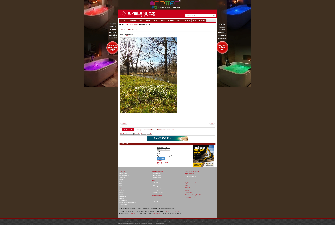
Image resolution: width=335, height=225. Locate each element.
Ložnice (121, 194)
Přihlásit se (161, 158)
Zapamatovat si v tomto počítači (165, 156)
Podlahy (121, 179)
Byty (154, 185)
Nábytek (121, 198)
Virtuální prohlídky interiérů (193, 195)
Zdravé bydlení (123, 204)
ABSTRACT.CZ (190, 197)
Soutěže (126, 24)
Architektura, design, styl (192, 171)
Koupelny (121, 192)
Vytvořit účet (160, 160)
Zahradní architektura (158, 200)
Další (212, 123)
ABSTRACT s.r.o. (135, 213)
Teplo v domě (189, 180)
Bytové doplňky (123, 200)
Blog (186, 185)
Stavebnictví (122, 171)
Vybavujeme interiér (191, 176)
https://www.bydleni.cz (177, 212)
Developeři (155, 191)
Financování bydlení (157, 171)
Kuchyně (121, 191)
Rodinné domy (123, 173)
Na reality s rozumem (158, 192)
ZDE (172, 130)
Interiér (121, 188)
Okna (120, 183)
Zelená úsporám (157, 177)
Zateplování (122, 177)
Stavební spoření (157, 175)
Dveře (120, 181)
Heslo (158, 151)
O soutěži (137, 134)
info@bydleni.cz (168, 212)
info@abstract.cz (157, 213)
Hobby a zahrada (157, 195)
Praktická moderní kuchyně (193, 178)
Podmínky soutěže (146, 134)
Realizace (121, 185)
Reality (154, 180)
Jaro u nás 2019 (133, 24)
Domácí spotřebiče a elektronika (127, 202)
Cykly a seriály (189, 174)
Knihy (187, 190)
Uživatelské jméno (162, 147)
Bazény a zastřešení (158, 198)
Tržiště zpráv (188, 192)
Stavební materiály (124, 175)
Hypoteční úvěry (157, 173)
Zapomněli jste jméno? (162, 162)
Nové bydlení (156, 187)
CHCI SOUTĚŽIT (127, 129)
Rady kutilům (156, 202)
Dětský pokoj (122, 196)
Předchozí (124, 123)
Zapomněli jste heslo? (162, 164)
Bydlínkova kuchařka (191, 183)
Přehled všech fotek (126, 134)
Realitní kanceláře (157, 189)
